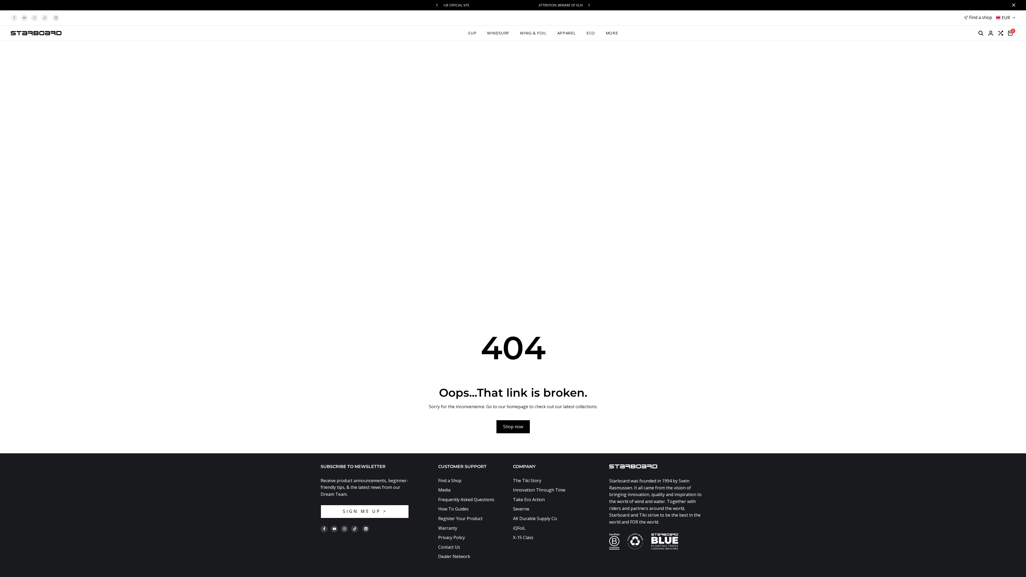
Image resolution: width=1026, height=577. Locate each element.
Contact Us (449, 547)
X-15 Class (523, 537)
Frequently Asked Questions (466, 499)
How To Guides (453, 509)
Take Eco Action (529, 499)
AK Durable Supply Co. (535, 518)
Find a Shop (449, 481)
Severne (521, 509)
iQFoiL (519, 528)
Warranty (447, 528)
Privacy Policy (451, 537)
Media (444, 490)
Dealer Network (454, 556)
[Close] (1012, 5)
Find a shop (980, 17)
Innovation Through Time (539, 490)
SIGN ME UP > (365, 511)
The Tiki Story (527, 481)
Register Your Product (460, 518)
